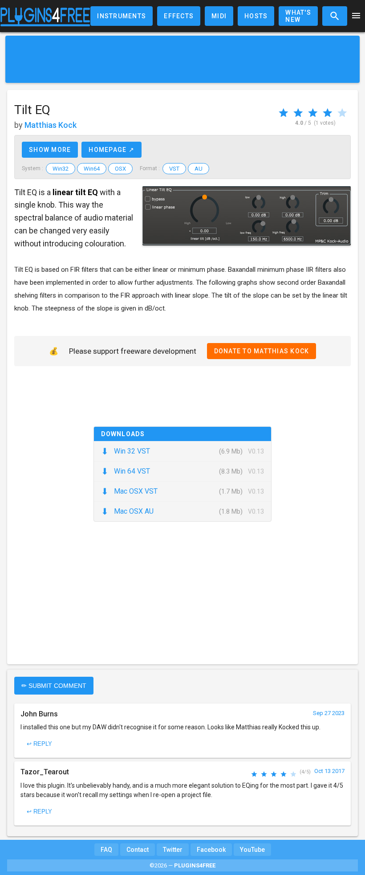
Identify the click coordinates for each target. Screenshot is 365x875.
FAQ (106, 849)
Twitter (172, 849)
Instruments (121, 16)
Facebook (211, 849)
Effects (179, 16)
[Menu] (356, 16)
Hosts (256, 16)
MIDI (219, 16)
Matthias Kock (50, 125)
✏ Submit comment (53, 685)
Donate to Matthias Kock (261, 351)
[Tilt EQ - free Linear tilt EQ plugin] (246, 215)
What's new (298, 16)
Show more (50, 149)
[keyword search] (334, 16)
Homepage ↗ (111, 149)
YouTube (252, 849)
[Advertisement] (182, 59)
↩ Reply (39, 743)
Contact (137, 849)
